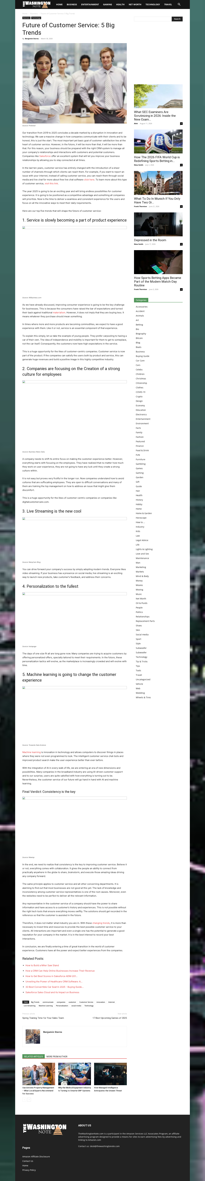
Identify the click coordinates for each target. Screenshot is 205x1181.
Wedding (140, 692)
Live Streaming (29, 1006)
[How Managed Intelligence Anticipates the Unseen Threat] (110, 1074)
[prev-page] (24, 1100)
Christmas (141, 378)
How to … (140, 522)
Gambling (141, 463)
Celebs (139, 369)
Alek (136, 123)
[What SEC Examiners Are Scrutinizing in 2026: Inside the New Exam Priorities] (158, 96)
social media (76, 1006)
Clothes (139, 387)
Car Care (140, 360)
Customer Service (86, 1002)
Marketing (141, 567)
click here (89, 179)
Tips (138, 666)
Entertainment (90, 4)
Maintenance (142, 558)
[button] (179, 4)
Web (138, 688)
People (139, 607)
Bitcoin (139, 338)
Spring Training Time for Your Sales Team (43, 1018)
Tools (138, 670)
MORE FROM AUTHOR (57, 1056)
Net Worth (135, 4)
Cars (138, 365)
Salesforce (45, 156)
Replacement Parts (145, 621)
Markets (140, 571)
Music (139, 594)
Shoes (139, 625)
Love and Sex (142, 553)
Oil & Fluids (141, 603)
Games (139, 468)
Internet (111, 1002)
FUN (138, 454)
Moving (139, 589)
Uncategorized (143, 679)
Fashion (140, 436)
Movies (139, 585)
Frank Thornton (140, 206)
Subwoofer (141, 648)
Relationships (142, 616)
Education (141, 410)
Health (120, 4)
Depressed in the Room (150, 240)
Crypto (139, 396)
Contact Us (27, 1161)
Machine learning (31, 752)
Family (139, 432)
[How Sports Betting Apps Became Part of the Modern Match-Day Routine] (158, 262)
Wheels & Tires (143, 697)
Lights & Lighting (144, 549)
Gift (137, 481)
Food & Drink (142, 450)
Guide (139, 486)
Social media (142, 634)
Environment (142, 423)
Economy (140, 405)
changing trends (101, 923)
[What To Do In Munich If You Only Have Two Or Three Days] (158, 183)
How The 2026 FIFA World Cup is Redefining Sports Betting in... (157, 159)
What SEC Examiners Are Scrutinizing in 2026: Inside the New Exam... (155, 115)
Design (139, 401)
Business (72, 4)
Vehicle (139, 683)
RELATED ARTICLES (33, 1056)
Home (24, 13)
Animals (140, 315)
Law (138, 535)
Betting (139, 324)
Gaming (107, 4)
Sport (138, 639)
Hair (138, 490)
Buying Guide (142, 356)
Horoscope (141, 517)
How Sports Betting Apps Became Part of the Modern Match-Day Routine (157, 281)
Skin (138, 630)
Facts (138, 428)
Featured (140, 441)
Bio (137, 329)
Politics (139, 612)
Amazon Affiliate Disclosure (36, 1156)
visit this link (51, 183)
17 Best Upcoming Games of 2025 (110, 1018)
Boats (138, 347)
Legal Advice (142, 540)
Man (138, 562)
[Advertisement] (158, 53)
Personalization (62, 1006)
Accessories (142, 306)
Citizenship (141, 383)
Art (137, 320)
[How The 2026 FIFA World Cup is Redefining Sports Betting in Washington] (158, 141)
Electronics (141, 414)
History (139, 499)
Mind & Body (142, 576)
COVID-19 (140, 392)
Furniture (140, 459)
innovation (100, 1002)
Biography (141, 333)
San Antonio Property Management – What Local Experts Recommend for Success (38, 1091)
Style (138, 643)
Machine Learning (46, 1006)
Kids (138, 531)
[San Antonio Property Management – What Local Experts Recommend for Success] (38, 1074)
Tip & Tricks (142, 661)
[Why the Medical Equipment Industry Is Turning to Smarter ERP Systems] (74, 1074)
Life (137, 544)
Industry (140, 526)
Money (139, 580)
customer (72, 1002)
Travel (168, 4)
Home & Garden (144, 513)
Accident (140, 311)
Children (140, 374)
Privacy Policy (29, 1170)
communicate (48, 1002)
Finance (140, 445)
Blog (138, 342)
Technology (153, 4)
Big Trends (35, 1002)
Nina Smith (138, 165)
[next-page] (29, 1100)
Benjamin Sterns (32, 38)
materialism (59, 312)
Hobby (139, 504)
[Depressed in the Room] (158, 224)
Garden (139, 477)
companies (61, 1002)
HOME (59, 4)
